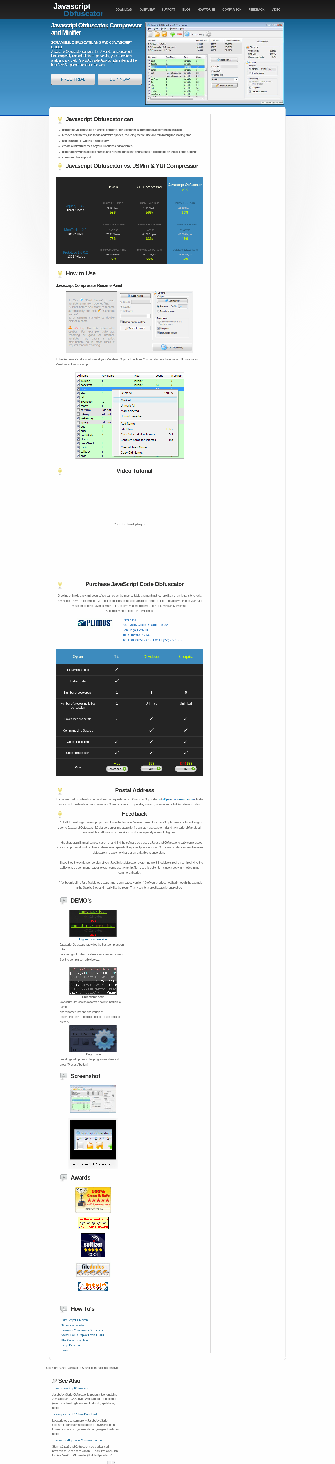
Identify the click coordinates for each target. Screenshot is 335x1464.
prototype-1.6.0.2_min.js (113, 249)
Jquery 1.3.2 (75, 206)
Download (124, 9)
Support (168, 9)
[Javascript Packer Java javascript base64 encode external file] (93, 1260)
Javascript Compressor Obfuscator (82, 1330)
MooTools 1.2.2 (75, 230)
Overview (147, 9)
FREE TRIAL (73, 79)
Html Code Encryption (74, 1340)
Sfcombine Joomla (72, 1325)
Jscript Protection (71, 1345)
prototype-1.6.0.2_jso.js (185, 249)
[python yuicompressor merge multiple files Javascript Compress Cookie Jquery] (93, 1051)
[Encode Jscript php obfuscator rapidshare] (93, 1215)
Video (276, 9)
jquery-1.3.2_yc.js (149, 202)
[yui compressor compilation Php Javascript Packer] (93, 936)
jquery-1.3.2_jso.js (185, 202)
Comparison (231, 9)
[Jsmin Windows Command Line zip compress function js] (93, 1111)
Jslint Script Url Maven (74, 1320)
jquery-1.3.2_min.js (113, 202)
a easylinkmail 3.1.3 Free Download (75, 1414)
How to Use (206, 9)
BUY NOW (120, 79)
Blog (186, 9)
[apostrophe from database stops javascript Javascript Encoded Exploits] (93, 1168)
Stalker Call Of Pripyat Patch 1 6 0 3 (82, 1335)
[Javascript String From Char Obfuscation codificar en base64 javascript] (93, 1280)
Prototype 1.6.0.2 (75, 252)
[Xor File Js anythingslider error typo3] (93, 1294)
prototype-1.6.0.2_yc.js (149, 249)
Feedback (256, 9)
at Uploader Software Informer (78, 1440)
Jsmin (64, 1350)
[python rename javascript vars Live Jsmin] (93, 993)
